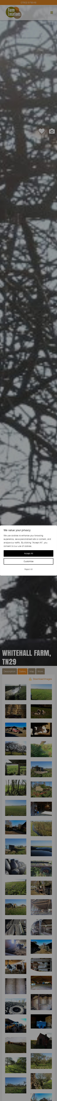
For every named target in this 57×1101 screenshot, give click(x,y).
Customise (28, 561)
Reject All (28, 569)
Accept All (28, 553)
